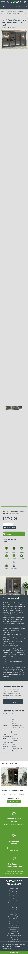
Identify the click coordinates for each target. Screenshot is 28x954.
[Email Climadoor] (3, 7)
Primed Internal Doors (14, 933)
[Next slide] (15, 804)
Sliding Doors (14, 913)
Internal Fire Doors (14, 896)
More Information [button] (7, 948)
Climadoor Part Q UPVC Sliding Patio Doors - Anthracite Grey (14, 791)
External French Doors (14, 903)
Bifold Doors (9, 11)
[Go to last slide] (12, 804)
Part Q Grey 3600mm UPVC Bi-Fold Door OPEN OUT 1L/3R (13, 17)
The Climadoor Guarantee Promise (14, 865)
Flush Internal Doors (14, 937)
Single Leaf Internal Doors (14, 890)
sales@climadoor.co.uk (15, 674)
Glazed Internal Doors (14, 926)
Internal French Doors (14, 894)
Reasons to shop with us (14, 819)
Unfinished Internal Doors (14, 928)
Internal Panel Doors (14, 939)
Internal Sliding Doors (14, 919)
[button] (24, 31)
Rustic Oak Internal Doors (14, 941)
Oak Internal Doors (14, 924)
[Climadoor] (14, 2)
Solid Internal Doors (14, 930)
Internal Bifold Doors (14, 892)
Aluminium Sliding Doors (14, 917)
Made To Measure (17, 669)
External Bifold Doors (18, 11)
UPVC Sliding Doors (8, 794)
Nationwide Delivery (14, 842)
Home (2, 11)
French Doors (14, 899)
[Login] (26, 7)
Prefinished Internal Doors (14, 935)
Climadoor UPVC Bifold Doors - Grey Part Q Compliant (13, 13)
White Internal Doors (14, 931)
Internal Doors (14, 888)
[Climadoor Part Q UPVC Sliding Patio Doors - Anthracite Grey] (14, 776)
